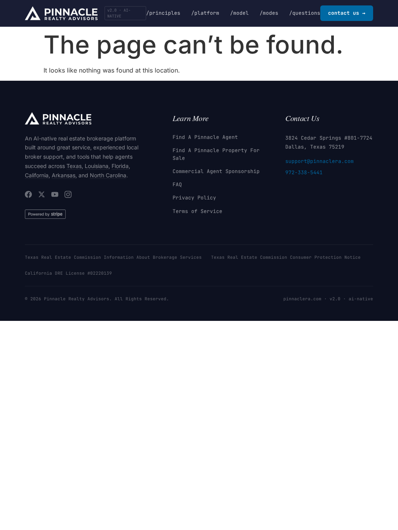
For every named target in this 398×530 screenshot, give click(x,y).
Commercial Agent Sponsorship (216, 171)
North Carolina (108, 175)
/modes (269, 13)
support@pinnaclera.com (319, 161)
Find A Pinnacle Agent (205, 137)
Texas (74, 166)
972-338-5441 (304, 172)
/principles (163, 13)
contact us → (346, 13)
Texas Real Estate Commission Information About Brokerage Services (113, 257)
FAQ (177, 184)
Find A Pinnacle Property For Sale (216, 154)
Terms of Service (197, 211)
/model (239, 13)
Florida (120, 166)
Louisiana (96, 166)
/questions (304, 13)
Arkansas (63, 175)
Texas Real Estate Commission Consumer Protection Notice (286, 257)
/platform (205, 13)
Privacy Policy (194, 197)
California (37, 175)
